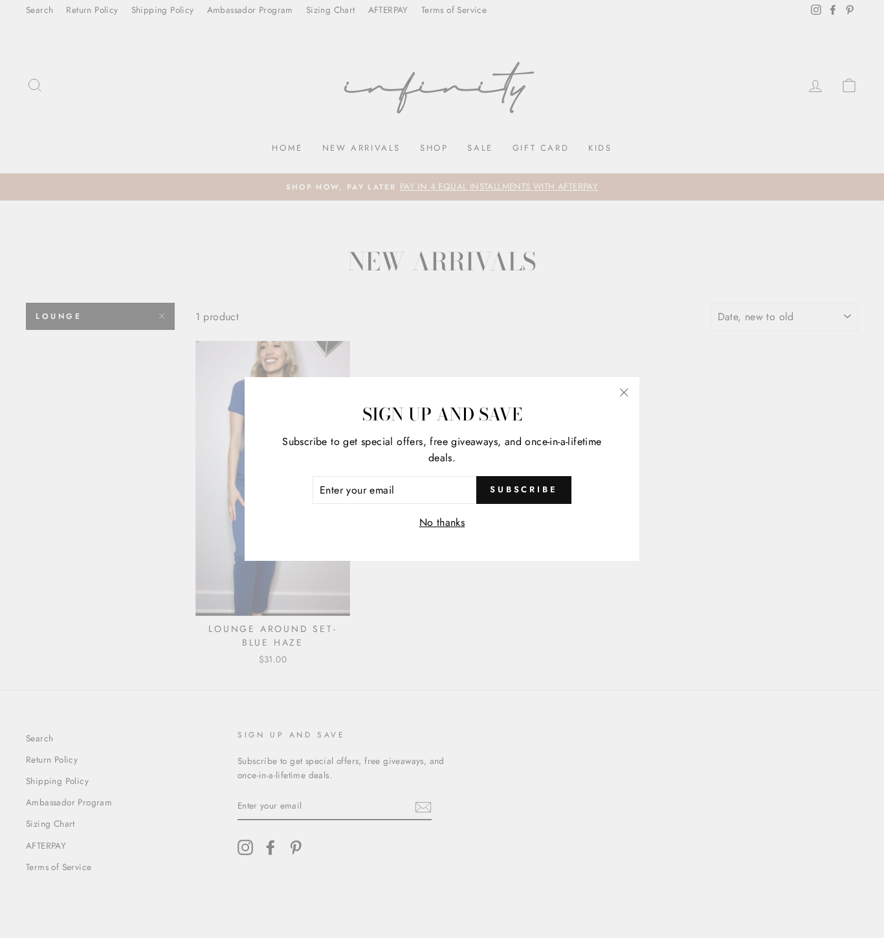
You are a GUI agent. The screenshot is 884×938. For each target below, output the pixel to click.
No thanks (442, 522)
